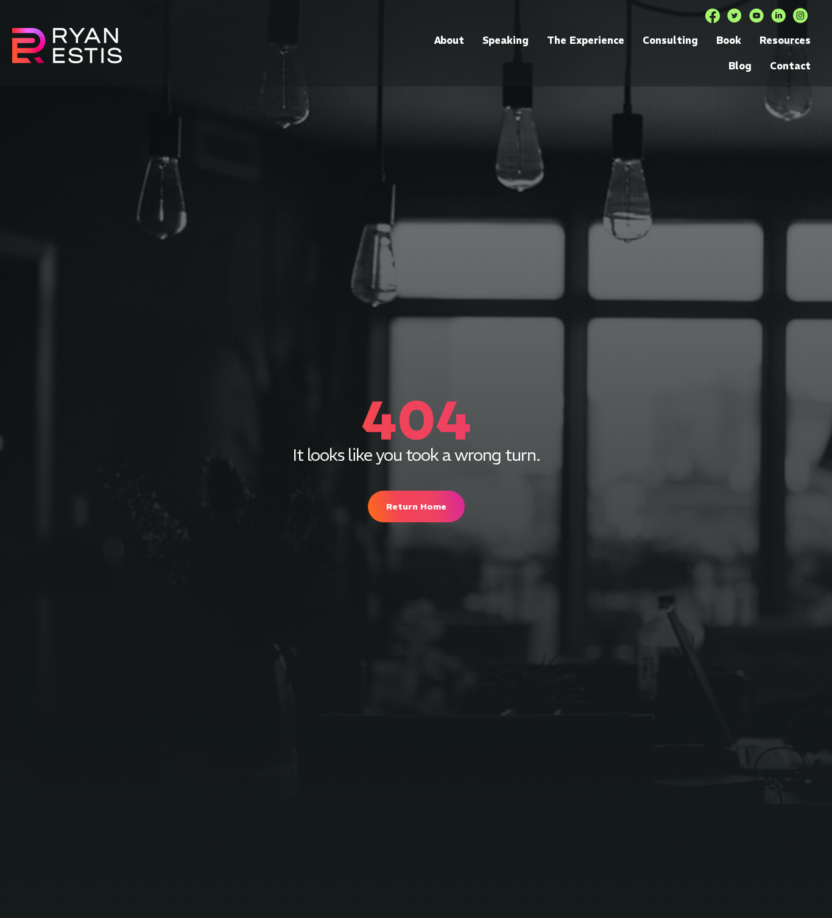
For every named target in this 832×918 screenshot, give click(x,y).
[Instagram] (800, 16)
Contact (790, 66)
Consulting (670, 40)
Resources (785, 40)
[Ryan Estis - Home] (67, 45)
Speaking (505, 40)
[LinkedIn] (778, 16)
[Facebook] (712, 16)
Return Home (416, 506)
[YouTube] (756, 16)
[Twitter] (734, 16)
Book (728, 40)
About (449, 40)
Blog (740, 66)
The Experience (585, 40)
